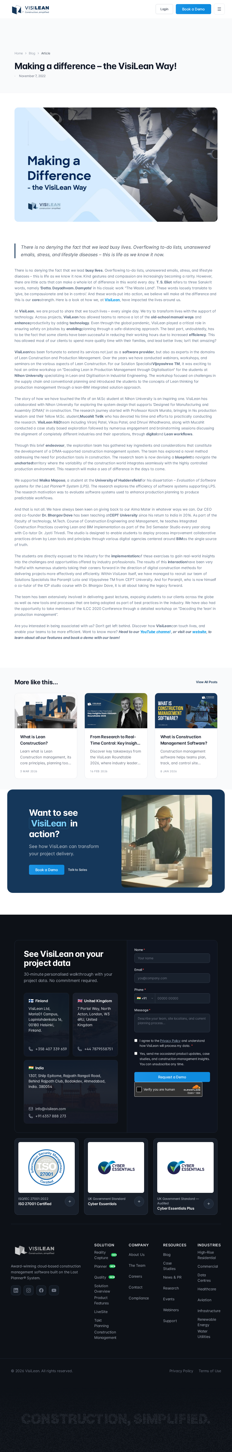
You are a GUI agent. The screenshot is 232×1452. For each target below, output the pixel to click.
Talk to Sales (77, 870)
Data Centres (204, 1278)
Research (171, 1288)
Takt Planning (101, 1323)
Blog (32, 53)
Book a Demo (193, 9)
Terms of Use (210, 1371)
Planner (105, 1266)
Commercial (208, 1266)
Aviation (204, 1300)
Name (139, 950)
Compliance (139, 1298)
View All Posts (207, 682)
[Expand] (70, 1201)
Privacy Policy (170, 1041)
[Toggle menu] (219, 9)
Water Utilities (204, 1334)
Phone (140, 990)
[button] (46, 1176)
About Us (137, 1254)
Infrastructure (209, 1310)
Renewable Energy (207, 1322)
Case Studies (169, 1266)
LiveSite (101, 1311)
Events (168, 1299)
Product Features (101, 1300)
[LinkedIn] (16, 1290)
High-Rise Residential (207, 1255)
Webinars (171, 1310)
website (199, 631)
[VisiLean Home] (30, 9)
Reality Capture (106, 1255)
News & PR (172, 1277)
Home (18, 53)
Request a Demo (172, 1077)
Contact (136, 1287)
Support (170, 1320)
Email (139, 970)
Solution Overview (102, 1289)
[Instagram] (29, 1290)
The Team (137, 1265)
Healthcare (207, 1289)
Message (142, 1010)
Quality (104, 1277)
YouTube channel (155, 631)
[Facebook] (41, 1290)
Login (164, 9)
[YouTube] (54, 1290)
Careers (135, 1276)
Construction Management (105, 1335)
